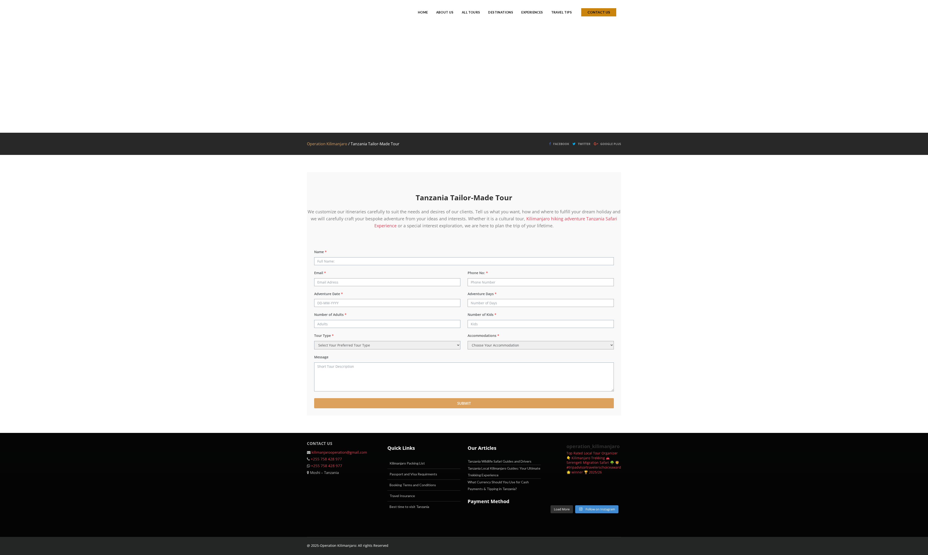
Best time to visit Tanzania (409, 507)
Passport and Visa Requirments (413, 474)
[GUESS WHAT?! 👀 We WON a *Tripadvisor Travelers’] (556, 496)
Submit (464, 403)
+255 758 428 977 (326, 459)
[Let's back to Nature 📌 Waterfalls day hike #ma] (556, 484)
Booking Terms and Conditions (413, 485)
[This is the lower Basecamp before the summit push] (575, 496)
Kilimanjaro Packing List (407, 463)
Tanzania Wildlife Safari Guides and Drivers (499, 461)
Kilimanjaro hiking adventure (555, 219)
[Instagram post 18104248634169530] (575, 484)
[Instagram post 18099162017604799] (613, 484)
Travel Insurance (402, 496)
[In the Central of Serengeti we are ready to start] (613, 496)
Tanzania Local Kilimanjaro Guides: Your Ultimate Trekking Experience (504, 471)
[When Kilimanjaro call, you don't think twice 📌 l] (594, 484)
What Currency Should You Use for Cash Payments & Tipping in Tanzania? (498, 485)
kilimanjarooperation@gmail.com (339, 452)
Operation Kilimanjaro (327, 143)
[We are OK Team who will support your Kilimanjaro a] (594, 496)
